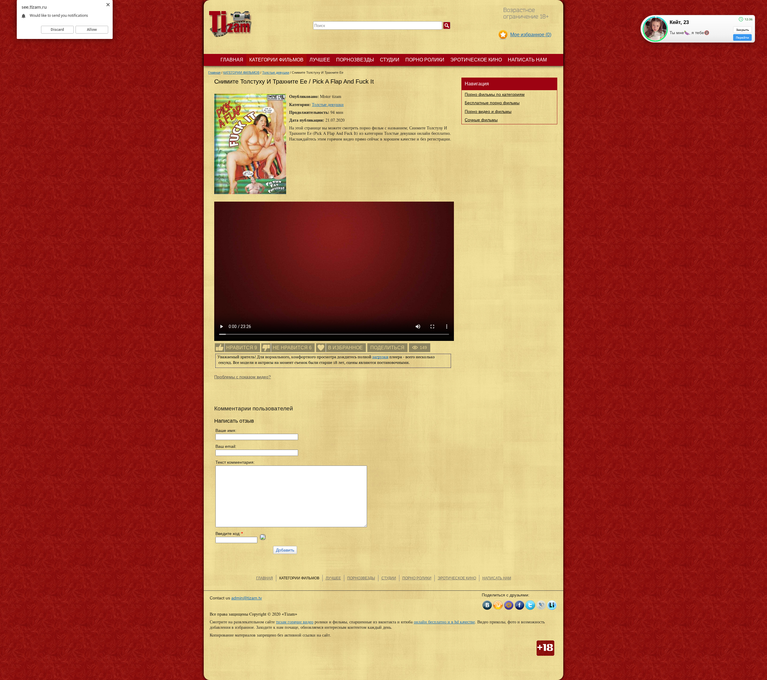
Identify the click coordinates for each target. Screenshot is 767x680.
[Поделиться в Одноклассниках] (498, 605)
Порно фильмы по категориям (495, 94)
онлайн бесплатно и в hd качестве (444, 622)
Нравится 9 (241, 347)
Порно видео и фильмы (488, 111)
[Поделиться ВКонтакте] (487, 605)
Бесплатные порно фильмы (492, 102)
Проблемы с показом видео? (242, 376)
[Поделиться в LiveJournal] (541, 605)
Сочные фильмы (481, 119)
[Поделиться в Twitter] (530, 605)
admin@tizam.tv (246, 598)
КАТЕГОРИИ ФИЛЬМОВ (276, 59)
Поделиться (387, 347)
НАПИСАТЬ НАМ (527, 59)
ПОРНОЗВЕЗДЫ (355, 59)
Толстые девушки (328, 104)
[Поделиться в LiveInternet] (552, 605)
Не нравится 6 (292, 347)
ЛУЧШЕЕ (319, 59)
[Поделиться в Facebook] (519, 605)
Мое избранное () (530, 34)
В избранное (345, 347)
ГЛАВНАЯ (232, 59)
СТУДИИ (389, 59)
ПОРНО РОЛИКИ (424, 59)
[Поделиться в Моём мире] (509, 605)
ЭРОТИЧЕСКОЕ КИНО (476, 59)
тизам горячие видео (294, 622)
